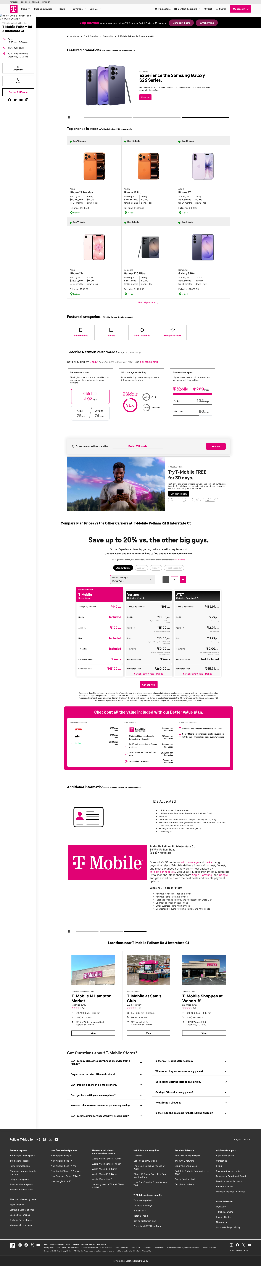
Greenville (108, 36)
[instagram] (27, 100)
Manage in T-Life (181, 22)
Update (216, 446)
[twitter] (15, 100)
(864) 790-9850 (139, 1017)
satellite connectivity (162, 871)
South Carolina (91, 36)
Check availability (87, 96)
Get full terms (209, 501)
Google (223, 874)
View (93, 1033)
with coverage (190, 862)
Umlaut (94, 361)
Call (18, 81)
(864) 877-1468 (84, 1017)
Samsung (206, 874)
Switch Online (207, 22)
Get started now (179, 493)
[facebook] (9, 100)
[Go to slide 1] (85, 117)
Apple (195, 874)
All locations (73, 36)
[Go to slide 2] (133, 117)
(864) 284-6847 (195, 1017)
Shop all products (149, 302)
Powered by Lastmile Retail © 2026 (130, 1261)
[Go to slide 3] (182, 117)
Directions (18, 68)
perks (208, 862)
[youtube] (21, 100)
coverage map (149, 361)
